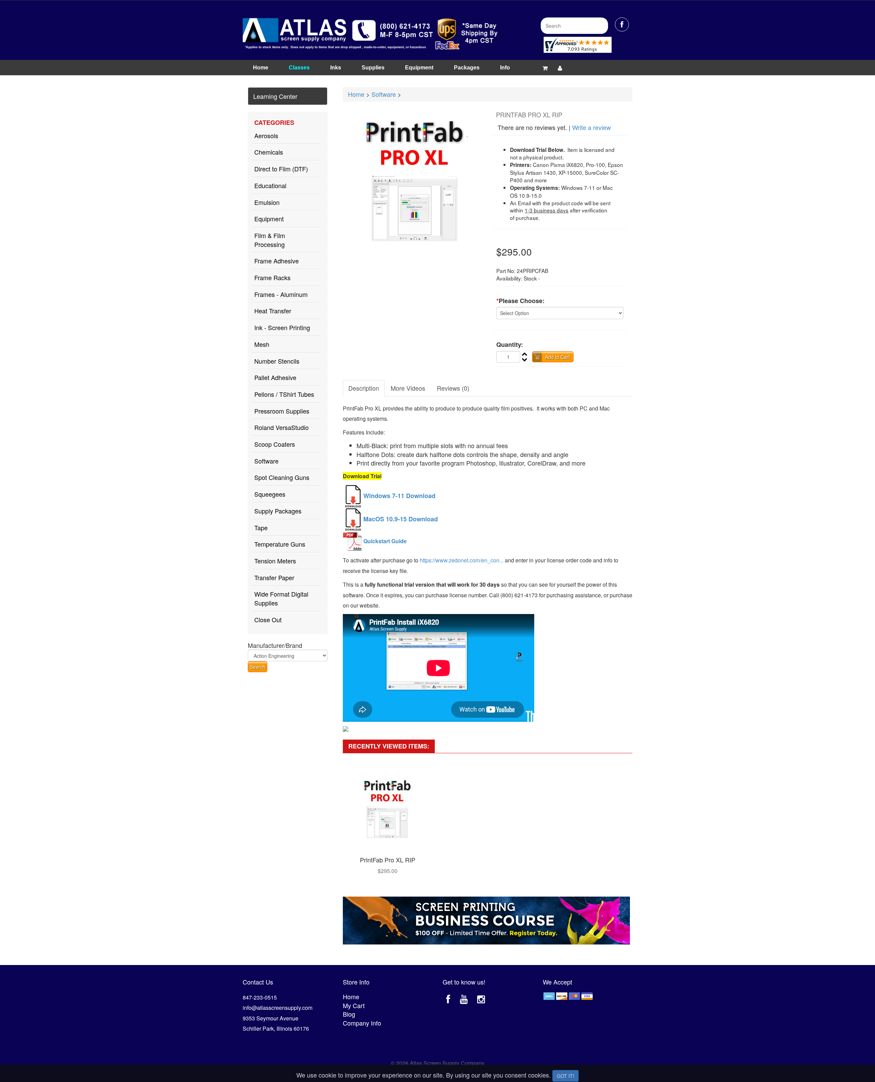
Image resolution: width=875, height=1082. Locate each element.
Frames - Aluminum (281, 294)
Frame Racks (272, 277)
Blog (349, 1013)
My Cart (354, 1005)
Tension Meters (275, 560)
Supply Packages (277, 510)
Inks (335, 67)
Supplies (373, 67)
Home (260, 67)
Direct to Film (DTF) (281, 168)
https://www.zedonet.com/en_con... (461, 560)
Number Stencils (276, 360)
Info (505, 67)
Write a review (591, 127)
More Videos (408, 387)
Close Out (268, 619)
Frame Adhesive (276, 260)
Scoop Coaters (274, 444)
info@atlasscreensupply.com (277, 1008)
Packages (467, 67)
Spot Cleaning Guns (281, 477)
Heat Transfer (272, 310)
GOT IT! (565, 1075)
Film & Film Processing (269, 240)
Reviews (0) (453, 387)
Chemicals (268, 151)
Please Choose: (520, 301)
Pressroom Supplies (281, 410)
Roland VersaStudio (281, 427)
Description (363, 387)
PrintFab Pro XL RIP (387, 859)
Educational (270, 185)
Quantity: (509, 344)
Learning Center (275, 96)
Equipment (419, 67)
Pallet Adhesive (275, 377)
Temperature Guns (279, 543)
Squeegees (269, 494)
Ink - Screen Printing (282, 327)
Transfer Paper (274, 577)
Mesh (261, 344)
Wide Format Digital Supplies (281, 598)
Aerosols (266, 135)
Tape (261, 527)
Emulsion (267, 202)
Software (266, 460)
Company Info (362, 1022)
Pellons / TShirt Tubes (284, 394)
